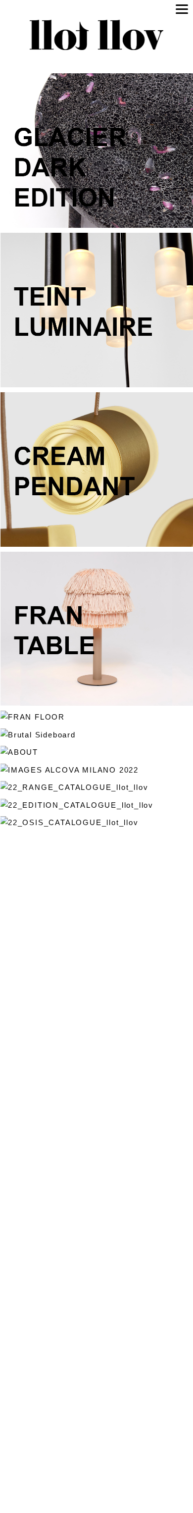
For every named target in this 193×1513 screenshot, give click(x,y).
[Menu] (182, 8)
